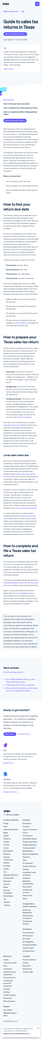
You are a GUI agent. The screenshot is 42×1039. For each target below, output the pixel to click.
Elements (7, 854)
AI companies (28, 863)
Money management (30, 854)
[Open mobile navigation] (37, 4)
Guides (6, 960)
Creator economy (29, 866)
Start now (9, 734)
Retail (25, 898)
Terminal (6, 902)
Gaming (25, 869)
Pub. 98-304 (21, 323)
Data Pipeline (8, 851)
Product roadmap (29, 960)
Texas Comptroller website (26, 508)
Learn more (8, 69)
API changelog (28, 942)
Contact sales (23, 734)
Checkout (7, 839)
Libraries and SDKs (30, 945)
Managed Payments (10, 875)
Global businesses (29, 845)
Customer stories (10, 963)
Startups (26, 826)
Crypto (6, 848)
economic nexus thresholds (14, 425)
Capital (6, 836)
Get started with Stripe (14, 34)
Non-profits (27, 887)
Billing (5, 832)
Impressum (7, 998)
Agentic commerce (30, 829)
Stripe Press (27, 969)
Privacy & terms (9, 977)
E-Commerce (28, 836)
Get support (8, 1010)
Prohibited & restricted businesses (8, 983)
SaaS (24, 860)
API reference (28, 936)
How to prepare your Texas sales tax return (20, 108)
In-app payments (29, 848)
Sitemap (6, 992)
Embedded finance (30, 839)
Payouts (6, 884)
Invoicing (6, 866)
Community (7, 969)
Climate (6, 842)
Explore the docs (10, 792)
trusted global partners (24, 593)
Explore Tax (8, 763)
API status (26, 939)
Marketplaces (28, 851)
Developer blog (28, 951)
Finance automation (30, 842)
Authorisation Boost (10, 829)
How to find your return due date (16, 104)
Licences (6, 989)
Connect (6, 845)
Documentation (28, 932)
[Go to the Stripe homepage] (6, 811)
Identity (6, 863)
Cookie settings (9, 995)
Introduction (8, 100)
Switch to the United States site (16, 1033)
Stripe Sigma (8, 896)
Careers (26, 963)
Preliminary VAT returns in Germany (20, 685)
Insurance (26, 878)
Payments (7, 881)
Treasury (6, 905)
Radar (5, 887)
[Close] (37, 1028)
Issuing (6, 869)
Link (4, 872)
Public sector (28, 895)
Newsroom (27, 966)
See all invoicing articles (13, 672)
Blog (5, 966)
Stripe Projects (28, 948)
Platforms (26, 857)
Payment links (8, 878)
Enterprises (27, 823)
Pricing (5, 823)
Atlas (5, 826)
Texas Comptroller (24, 417)
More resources (10, 11)
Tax (22, 11)
